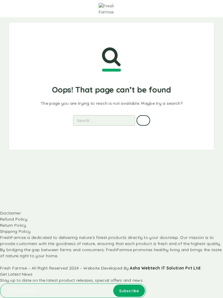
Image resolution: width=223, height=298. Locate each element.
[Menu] (12, 8)
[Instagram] (4, 262)
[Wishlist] (205, 9)
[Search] (186, 9)
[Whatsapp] (8, 262)
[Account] (195, 9)
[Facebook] (1, 262)
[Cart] (214, 9)
